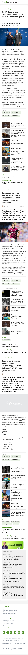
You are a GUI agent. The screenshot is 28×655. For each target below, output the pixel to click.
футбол (7, 521)
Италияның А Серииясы (9, 615)
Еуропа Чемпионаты (8, 625)
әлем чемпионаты (15, 521)
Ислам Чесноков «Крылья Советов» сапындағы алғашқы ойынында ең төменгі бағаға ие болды (14, 537)
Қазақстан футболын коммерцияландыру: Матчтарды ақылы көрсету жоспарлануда (14, 572)
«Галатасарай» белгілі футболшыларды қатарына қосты (12, 176)
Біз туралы (13, 648)
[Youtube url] (11, 632)
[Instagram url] (7, 632)
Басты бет (4, 9)
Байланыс (19, 648)
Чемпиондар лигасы (7, 524)
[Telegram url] (15, 632)
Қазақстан (16, 524)
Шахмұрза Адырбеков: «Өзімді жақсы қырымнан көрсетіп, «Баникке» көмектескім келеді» (12, 566)
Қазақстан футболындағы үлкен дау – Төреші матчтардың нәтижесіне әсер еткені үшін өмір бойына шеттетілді (13, 580)
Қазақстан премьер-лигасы (10, 609)
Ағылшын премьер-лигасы (10, 610)
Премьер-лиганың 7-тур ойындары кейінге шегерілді (13, 183)
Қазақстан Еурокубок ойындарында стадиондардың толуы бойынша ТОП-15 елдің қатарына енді (14, 352)
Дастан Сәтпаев (6, 339)
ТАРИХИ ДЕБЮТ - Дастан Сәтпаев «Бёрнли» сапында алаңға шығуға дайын (13, 345)
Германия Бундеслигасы (9, 613)
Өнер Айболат (7, 206)
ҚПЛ (3, 521)
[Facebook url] (3, 632)
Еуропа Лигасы (7, 621)
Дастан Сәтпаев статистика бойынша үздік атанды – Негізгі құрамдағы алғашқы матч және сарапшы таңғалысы (14, 558)
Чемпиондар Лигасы (8, 620)
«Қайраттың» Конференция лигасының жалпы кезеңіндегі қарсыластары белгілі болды (13, 587)
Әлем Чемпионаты (8, 623)
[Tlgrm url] (19, 632)
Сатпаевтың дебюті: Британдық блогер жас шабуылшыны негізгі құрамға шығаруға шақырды (13, 531)
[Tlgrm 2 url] (22, 632)
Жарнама (13, 650)
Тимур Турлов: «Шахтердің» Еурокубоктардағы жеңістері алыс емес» (13, 594)
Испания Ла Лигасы (8, 612)
